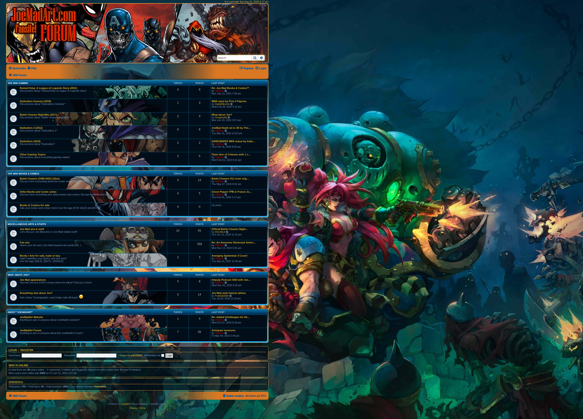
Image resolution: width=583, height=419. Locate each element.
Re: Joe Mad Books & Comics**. (231, 88)
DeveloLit (220, 231)
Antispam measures (223, 330)
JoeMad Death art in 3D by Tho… (231, 127)
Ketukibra (100, 386)
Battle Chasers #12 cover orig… (230, 178)
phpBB (125, 404)
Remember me (152, 355)
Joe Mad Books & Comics (23, 173)
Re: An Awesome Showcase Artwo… (234, 242)
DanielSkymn (222, 104)
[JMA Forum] (44, 24)
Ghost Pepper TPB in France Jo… (232, 191)
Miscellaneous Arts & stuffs (27, 224)
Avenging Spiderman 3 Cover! (230, 255)
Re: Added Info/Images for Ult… (231, 317)
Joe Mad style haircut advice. (229, 293)
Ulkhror (219, 90)
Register (26, 350)
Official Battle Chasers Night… (230, 229)
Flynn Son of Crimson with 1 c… (231, 154)
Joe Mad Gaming (18, 83)
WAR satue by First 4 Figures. (229, 101)
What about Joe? (222, 114)
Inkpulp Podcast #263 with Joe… (231, 279)
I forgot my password (130, 355)
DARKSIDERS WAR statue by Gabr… (233, 141)
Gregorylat (221, 117)
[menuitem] (31, 68)
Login (13, 350)
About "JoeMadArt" (20, 312)
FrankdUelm (222, 295)
